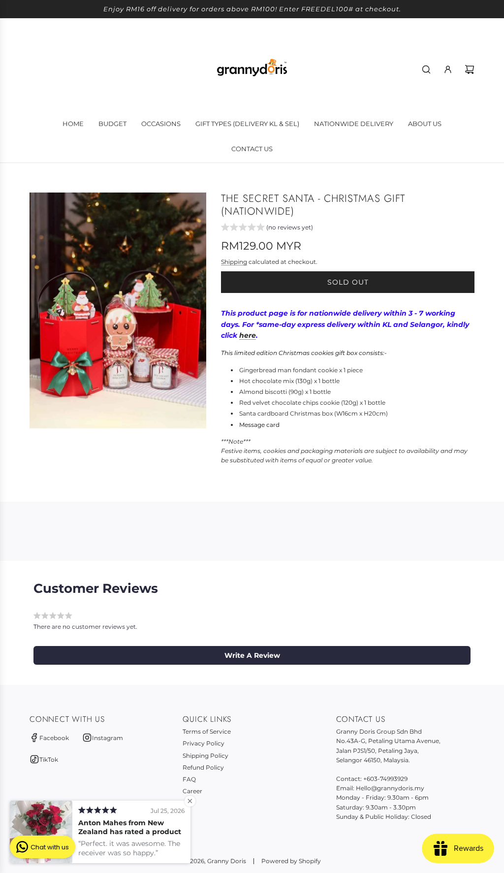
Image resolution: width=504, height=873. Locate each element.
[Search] (426, 69)
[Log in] (448, 69)
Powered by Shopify (291, 861)
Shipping (234, 261)
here (247, 335)
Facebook (54, 738)
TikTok (48, 759)
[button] (267, 228)
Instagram (107, 738)
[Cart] (469, 69)
